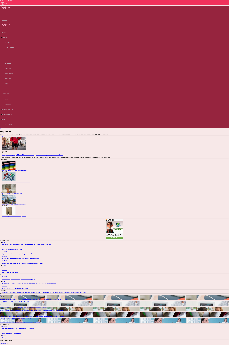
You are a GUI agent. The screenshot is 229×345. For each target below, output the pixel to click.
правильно (57, 292)
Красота (4, 57)
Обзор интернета (8, 124)
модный (48, 292)
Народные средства (9, 47)
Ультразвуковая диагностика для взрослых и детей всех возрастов (19, 304)
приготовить (62, 292)
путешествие (66, 292)
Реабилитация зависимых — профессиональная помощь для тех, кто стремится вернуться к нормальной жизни (32, 316)
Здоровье (5, 37)
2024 (1, 292)
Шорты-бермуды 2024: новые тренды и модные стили (14, 216)
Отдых (6, 99)
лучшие (33, 292)
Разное (4, 119)
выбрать (19, 292)
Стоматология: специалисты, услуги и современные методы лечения (20, 322)
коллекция (25, 292)
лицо (29, 292)
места (41, 292)
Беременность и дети (8, 109)
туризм (84, 292)
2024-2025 (5, 292)
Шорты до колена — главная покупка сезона (12, 193)
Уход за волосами (9, 73)
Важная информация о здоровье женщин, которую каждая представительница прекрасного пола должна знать (31, 310)
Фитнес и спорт (8, 52)
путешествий (71, 292)
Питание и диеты (7, 114)
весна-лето (10, 292)
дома (22, 292)
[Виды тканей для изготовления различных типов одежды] (9, 169)
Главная (2, 128)
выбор (15, 292)
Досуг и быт (5, 93)
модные (45, 292)
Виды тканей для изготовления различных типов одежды (15, 170)
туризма (89, 292)
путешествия (78, 292)
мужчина (52, 292)
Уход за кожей (8, 68)
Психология (7, 42)
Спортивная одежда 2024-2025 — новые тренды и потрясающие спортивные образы (32, 155)
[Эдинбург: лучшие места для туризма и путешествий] (9, 203)
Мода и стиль (8, 104)
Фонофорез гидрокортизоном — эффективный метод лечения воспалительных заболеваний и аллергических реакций (34, 299)
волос (13, 292)
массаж (37, 292)
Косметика (7, 88)
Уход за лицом (8, 63)
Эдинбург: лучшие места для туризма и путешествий (14, 204)
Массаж (6, 83)
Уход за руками (8, 78)
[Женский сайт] (6, 8)
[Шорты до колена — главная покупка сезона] (9, 192)
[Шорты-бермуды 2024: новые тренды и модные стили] (9, 214)
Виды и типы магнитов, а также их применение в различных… (16, 182)
